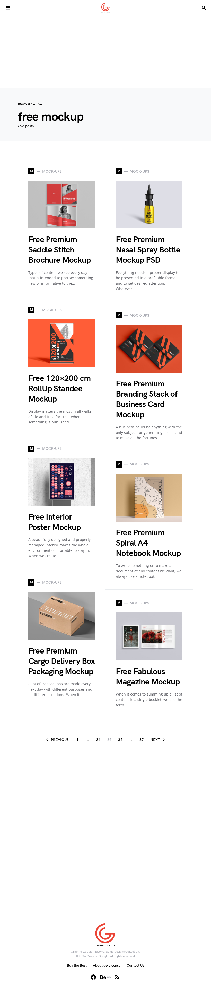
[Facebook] (93, 977)
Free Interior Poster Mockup (54, 522)
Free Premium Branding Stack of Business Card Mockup (146, 399)
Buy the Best (77, 965)
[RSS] (117, 977)
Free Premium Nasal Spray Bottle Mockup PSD (148, 250)
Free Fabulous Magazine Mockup (148, 677)
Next (155, 739)
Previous (60, 739)
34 (98, 739)
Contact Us (135, 965)
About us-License (106, 965)
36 (120, 739)
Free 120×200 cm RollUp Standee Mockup (59, 389)
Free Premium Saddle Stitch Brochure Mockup (59, 250)
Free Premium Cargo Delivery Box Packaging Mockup (61, 661)
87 (141, 739)
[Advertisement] (105, 51)
